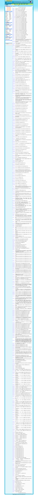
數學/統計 (7, 19)
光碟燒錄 (10, 14)
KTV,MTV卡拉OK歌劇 (8, 38)
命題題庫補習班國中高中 (8, 33)
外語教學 (6, 31)
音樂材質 (10, 35)
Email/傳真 (7, 15)
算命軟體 (10, 31)
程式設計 (6, 12)
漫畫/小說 (7, 30)
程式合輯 (10, 12)
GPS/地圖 (10, 18)
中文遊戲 (6, 25)
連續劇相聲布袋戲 (8, 39)
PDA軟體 (10, 16)
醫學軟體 (6, 16)
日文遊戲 (6, 26)
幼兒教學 (10, 29)
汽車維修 (10, 19)
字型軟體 (10, 15)
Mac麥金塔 (7, 18)
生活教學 (6, 29)
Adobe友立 (6, 14)
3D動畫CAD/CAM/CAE (8, 23)
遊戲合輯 (10, 26)
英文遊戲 (10, 25)
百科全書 (10, 30)
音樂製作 (6, 35)
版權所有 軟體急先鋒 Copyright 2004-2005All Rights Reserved (19, 494)
